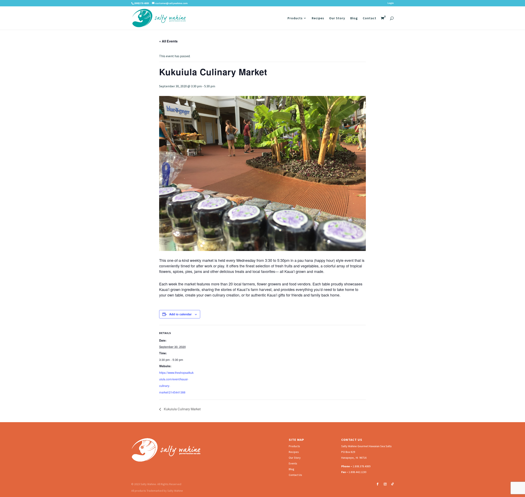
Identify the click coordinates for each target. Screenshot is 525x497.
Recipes (318, 18)
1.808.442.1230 (357, 472)
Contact (369, 18)
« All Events (168, 41)
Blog (354, 18)
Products (295, 18)
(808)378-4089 (141, 3)
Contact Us (295, 475)
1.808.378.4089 (361, 466)
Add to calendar (180, 314)
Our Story (337, 18)
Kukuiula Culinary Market (182, 409)
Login (391, 3)
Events (293, 463)
